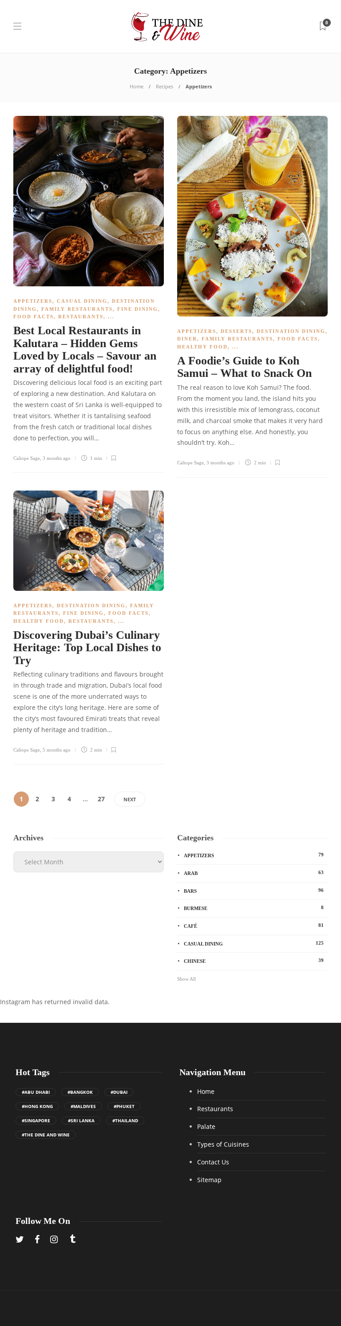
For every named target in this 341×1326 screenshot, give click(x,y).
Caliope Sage (26, 458)
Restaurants (80, 316)
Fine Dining (137, 309)
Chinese (254, 961)
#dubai (119, 1092)
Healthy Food (202, 346)
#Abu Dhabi (36, 1092)
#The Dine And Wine (46, 1135)
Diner (187, 338)
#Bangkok (80, 1092)
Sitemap (209, 1180)
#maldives (83, 1106)
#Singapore (36, 1120)
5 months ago (57, 749)
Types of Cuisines (223, 1144)
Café (254, 925)
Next (129, 799)
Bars (254, 890)
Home (136, 86)
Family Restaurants (77, 309)
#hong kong (37, 1106)
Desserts (236, 331)
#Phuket (124, 1106)
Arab (254, 873)
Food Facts (33, 316)
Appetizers (32, 301)
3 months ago (57, 458)
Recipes (164, 86)
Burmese (254, 908)
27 (101, 799)
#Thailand (125, 1120)
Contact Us (213, 1162)
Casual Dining (82, 301)
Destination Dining (291, 331)
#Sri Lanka (81, 1120)
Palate (206, 1126)
